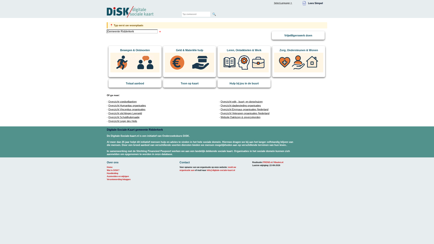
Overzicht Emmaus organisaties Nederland (244, 109)
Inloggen (126, 179)
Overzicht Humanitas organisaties (127, 105)
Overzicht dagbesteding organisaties (241, 105)
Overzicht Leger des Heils (122, 121)
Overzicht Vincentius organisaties (126, 109)
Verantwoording (114, 179)
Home (110, 167)
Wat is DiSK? (113, 170)
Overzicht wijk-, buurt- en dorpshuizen (242, 101)
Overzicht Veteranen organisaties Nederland (245, 113)
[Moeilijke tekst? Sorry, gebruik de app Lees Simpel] (313, 3)
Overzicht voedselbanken (122, 101)
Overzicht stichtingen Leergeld (125, 113)
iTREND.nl (267, 162)
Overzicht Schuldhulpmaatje (124, 117)
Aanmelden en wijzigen (118, 176)
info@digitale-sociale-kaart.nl (221, 170)
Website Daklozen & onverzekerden (240, 117)
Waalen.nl (278, 162)
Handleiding (112, 173)
